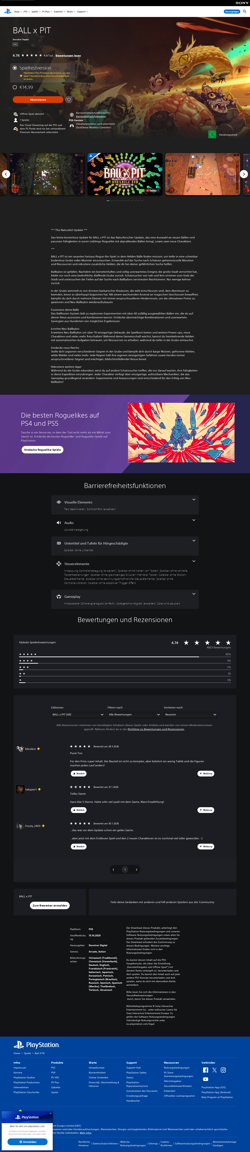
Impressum (20, 1067)
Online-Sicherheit (98, 1077)
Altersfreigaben (172, 1081)
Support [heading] (131, 1062)
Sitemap (153, 1143)
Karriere (18, 1072)
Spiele (35, 11)
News (70, 11)
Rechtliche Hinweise (84, 1143)
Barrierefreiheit (97, 1072)
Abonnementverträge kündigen (224, 1143)
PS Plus (45, 11)
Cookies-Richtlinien (166, 1143)
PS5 (25, 11)
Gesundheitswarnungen (139, 995)
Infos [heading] (17, 1062)
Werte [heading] (93, 1062)
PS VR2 (55, 1077)
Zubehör (58, 11)
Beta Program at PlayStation (217, 1097)
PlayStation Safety (136, 1072)
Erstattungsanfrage (137, 1095)
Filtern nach (115, 707)
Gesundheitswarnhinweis (178, 1086)
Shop (16, 11)
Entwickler (169, 1090)
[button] (91, 116)
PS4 (53, 1072)
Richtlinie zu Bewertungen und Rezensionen (156, 729)
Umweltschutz (96, 1067)
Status (129, 1077)
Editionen (57, 707)
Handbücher (133, 1100)
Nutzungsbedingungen (176, 1067)
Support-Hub (133, 1067)
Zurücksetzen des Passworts (142, 1090)
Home (17, 1053)
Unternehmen (21, 1087)
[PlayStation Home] (7, 11)
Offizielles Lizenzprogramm (179, 1095)
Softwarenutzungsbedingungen (192, 1143)
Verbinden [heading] (208, 1062)
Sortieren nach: (174, 707)
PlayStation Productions (27, 1082)
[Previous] (6, 174)
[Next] (244, 174)
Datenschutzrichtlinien (105, 1143)
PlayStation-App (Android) (216, 1092)
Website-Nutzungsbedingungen (133, 1143)
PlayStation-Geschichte (26, 1092)
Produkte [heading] (57, 1062)
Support (81, 11)
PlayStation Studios (24, 1077)
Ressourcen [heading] (171, 1062)
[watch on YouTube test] (153, 190)
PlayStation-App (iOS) (214, 1087)
